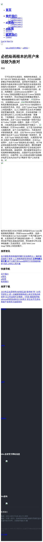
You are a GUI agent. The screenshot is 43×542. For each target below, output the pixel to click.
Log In (3, 41)
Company (9, 33)
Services (9, 31)
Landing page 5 (16, 26)
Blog (7, 35)
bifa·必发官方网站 (13, 48)
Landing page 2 (16, 20)
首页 (8, 9)
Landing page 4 (16, 24)
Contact (9, 37)
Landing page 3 (16, 22)
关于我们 (11, 16)
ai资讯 (10, 22)
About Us (9, 29)
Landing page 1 (16, 18)
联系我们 (11, 34)
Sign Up (10, 41)
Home (8, 16)
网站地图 (4, 534)
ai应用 (3, 382)
